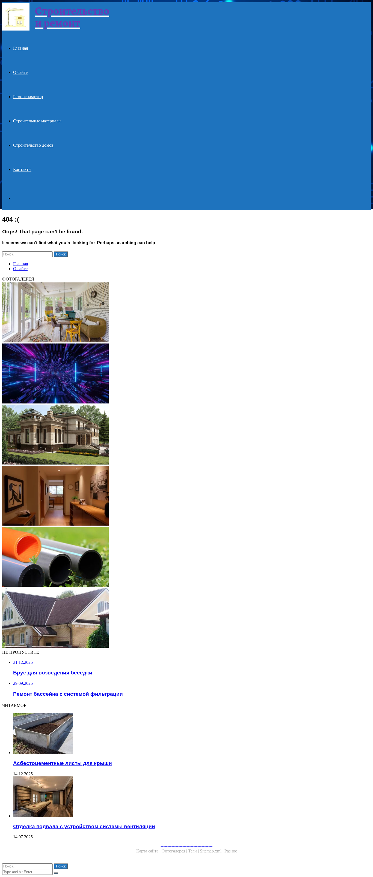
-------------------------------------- (186, 846)
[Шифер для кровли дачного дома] (166, 618)
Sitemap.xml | (212, 851)
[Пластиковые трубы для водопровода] (166, 557)
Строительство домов (33, 145)
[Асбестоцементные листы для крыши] (171, 734)
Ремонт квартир (28, 96)
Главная (20, 48)
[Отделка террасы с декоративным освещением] (166, 312)
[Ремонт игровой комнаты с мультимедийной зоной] (166, 374)
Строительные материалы (37, 121)
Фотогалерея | (174, 851)
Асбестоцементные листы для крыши (62, 763)
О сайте (20, 72)
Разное (230, 851)
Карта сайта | (148, 851)
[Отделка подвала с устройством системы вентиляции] (171, 797)
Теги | (194, 851)
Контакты (22, 169)
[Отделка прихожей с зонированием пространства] (166, 496)
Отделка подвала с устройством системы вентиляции (84, 826)
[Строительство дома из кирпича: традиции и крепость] (166, 435)
